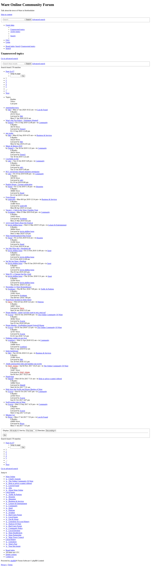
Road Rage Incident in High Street (18, 300)
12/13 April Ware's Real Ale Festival (19, 223)
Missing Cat (10, 415)
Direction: (41, 430)
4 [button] (6, 85)
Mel (9, 110)
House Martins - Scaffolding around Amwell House (25, 325)
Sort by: (22, 430)
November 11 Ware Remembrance (18, 287)
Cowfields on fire (12, 159)
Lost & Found (42, 110)
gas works (9, 133)
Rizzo (10, 417)
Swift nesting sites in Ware (15, 402)
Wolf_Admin (13, 366)
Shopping (39, 187)
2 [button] (6, 80)
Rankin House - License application (19, 184)
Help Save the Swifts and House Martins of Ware (24, 389)
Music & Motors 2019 (14, 146)
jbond (10, 187)
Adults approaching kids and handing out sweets (24, 364)
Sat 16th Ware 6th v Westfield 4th (18, 248)
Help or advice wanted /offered (50, 379)
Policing (41, 302)
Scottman (11, 212)
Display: (6, 430)
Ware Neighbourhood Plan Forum (18, 236)
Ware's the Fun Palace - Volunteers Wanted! (22, 120)
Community (43, 123)
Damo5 (11, 123)
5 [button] (6, 87)
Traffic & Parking (47, 289)
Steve (10, 302)
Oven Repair (10, 197)
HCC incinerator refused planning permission (22, 172)
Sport (49, 251)
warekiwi (11, 340)
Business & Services (44, 135)
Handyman (10, 377)
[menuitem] (17, 29)
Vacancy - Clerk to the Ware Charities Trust (22, 210)
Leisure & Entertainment (57, 225)
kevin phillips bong (15, 225)
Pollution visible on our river (16, 338)
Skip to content (6, 15)
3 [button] (6, 82)
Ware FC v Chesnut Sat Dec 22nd (18, 274)
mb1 (9, 161)
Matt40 (10, 379)
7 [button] (6, 91)
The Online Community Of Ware (50, 315)
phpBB (13, 561)
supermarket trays (12, 108)
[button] (10, 71)
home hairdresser (12, 351)
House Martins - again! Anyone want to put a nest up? (26, 313)
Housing (39, 238)
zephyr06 (11, 199)
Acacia (10, 315)
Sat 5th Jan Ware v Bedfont (16, 261)
